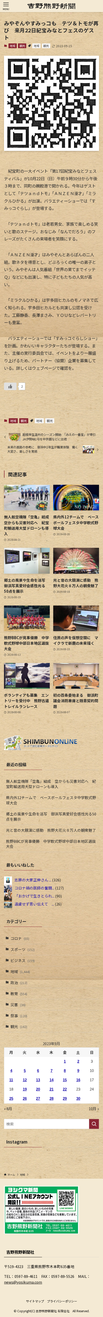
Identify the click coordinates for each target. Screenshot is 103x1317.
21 (52, 1089)
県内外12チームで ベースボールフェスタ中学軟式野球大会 (51, 800)
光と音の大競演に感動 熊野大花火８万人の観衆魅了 (51, 830)
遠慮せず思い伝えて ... (34, 904)
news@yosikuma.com (23, 1282)
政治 (18, 982)
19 (25, 1089)
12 (25, 1080)
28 (52, 1099)
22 (65, 1089)
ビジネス (22, 960)
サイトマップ (35, 1301)
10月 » (94, 1108)
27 (38, 1099)
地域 (12, 46)
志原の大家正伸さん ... (32, 879)
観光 (22, 46)
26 (25, 1099)
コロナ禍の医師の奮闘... (34, 887)
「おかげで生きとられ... (34, 896)
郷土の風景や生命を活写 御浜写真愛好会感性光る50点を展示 (51, 816)
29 (65, 1099)
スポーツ (22, 949)
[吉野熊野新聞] (51, 6)
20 (38, 1089)
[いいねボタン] (10, 386)
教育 (18, 993)
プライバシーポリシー (62, 1301)
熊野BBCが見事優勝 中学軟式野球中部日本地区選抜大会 (51, 844)
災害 (18, 1004)
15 (65, 1080)
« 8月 (8, 1108)
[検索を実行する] (94, 1124)
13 (38, 1080)
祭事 (18, 1015)
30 (78, 1099)
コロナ (19, 938)
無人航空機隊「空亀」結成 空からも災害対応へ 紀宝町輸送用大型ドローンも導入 (51, 784)
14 (52, 1080)
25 (11, 1099)
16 (78, 1080)
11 (11, 1080)
